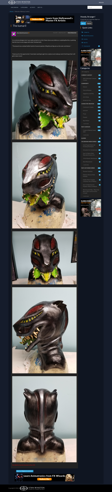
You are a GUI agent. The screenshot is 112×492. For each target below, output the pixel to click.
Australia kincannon (22, 33)
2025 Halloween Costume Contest (91, 79)
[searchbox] (94, 7)
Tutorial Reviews (91, 90)
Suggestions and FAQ (91, 93)
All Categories (85, 71)
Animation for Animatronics (91, 150)
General (91, 87)
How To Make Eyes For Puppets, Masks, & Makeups (91, 185)
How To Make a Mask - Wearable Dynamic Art (91, 154)
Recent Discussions (88, 35)
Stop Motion (91, 120)
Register (24, 471)
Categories (24, 7)
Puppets (91, 117)
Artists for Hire (91, 100)
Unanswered (91, 46)
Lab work (91, 110)
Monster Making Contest (72, 32)
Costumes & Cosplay (91, 107)
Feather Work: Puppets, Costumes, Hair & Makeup (91, 180)
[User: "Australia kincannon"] (14, 34)
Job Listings (91, 97)
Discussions (14, 7)
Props (91, 114)
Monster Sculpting (91, 171)
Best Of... (40, 7)
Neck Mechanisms (91, 161)
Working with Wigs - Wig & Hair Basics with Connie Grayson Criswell (91, 191)
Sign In (101, 2)
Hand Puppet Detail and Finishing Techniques (91, 145)
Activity (32, 7)
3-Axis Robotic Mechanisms (91, 158)
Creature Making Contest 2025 (91, 131)
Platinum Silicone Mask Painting (91, 175)
